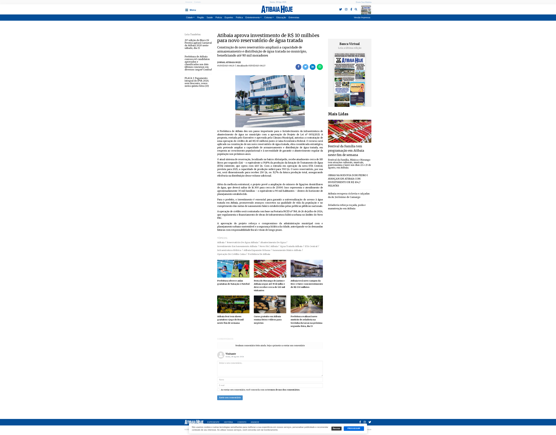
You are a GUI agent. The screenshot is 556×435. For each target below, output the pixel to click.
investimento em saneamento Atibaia (237, 246)
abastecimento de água (273, 242)
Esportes (229, 17)
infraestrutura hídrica (229, 250)
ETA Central (311, 246)
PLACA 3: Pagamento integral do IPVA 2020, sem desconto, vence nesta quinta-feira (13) (197, 82)
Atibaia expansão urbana (257, 250)
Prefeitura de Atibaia (259, 254)
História (228, 422)
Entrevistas (294, 17)
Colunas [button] (268, 17)
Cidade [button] (189, 17)
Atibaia (221, 242)
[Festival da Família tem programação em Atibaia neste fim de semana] (349, 131)
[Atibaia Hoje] (277, 9)
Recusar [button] (336, 428)
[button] (186, 9)
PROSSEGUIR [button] (354, 428)
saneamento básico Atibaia (286, 250)
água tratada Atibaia (291, 246)
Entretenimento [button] (252, 17)
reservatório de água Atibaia (242, 242)
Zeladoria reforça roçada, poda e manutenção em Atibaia (347, 207)
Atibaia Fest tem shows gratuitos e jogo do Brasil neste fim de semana (230, 319)
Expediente (213, 422)
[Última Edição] (366, 7)
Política (239, 17)
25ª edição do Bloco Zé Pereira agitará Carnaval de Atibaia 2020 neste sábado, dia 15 (198, 44)
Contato (197, 2)
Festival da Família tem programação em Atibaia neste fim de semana (346, 150)
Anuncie (188, 2)
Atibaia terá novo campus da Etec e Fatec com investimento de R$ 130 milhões (307, 284)
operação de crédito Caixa (231, 254)
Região (200, 17)
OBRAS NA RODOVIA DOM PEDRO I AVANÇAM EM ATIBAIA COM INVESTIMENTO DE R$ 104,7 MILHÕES (348, 180)
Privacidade (367, 429)
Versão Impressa (362, 17)
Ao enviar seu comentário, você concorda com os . (260, 390)
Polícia (218, 17)
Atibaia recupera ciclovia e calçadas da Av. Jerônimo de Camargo (349, 195)
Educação (281, 17)
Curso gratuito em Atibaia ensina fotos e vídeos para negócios (267, 319)
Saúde (210, 17)
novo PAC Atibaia (268, 246)
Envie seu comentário (230, 397)
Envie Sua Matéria (363, 2)
